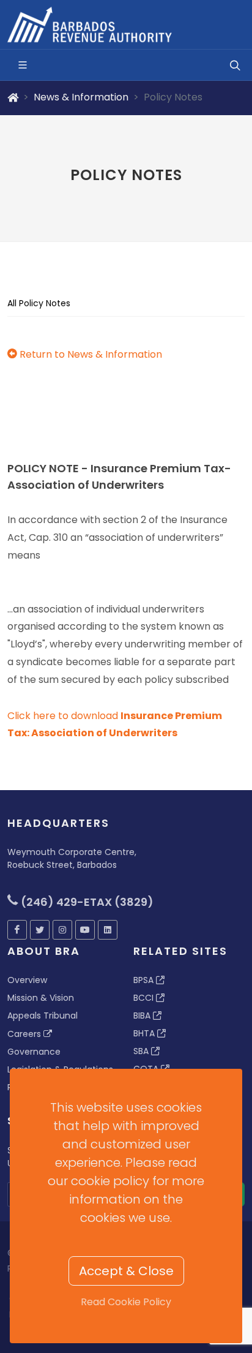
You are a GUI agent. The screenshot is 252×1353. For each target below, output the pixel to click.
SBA (142, 1051)
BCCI (144, 998)
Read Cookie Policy (126, 1302)
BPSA (144, 980)
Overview (27, 980)
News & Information (81, 97)
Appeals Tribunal (42, 1015)
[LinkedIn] (107, 930)
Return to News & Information (89, 354)
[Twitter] (40, 930)
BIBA (143, 1015)
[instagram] (62, 930)
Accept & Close (126, 1271)
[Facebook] (17, 930)
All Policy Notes (38, 303)
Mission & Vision (40, 998)
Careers (25, 1034)
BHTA (145, 1033)
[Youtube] (85, 930)
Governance (34, 1052)
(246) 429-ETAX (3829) (86, 902)
